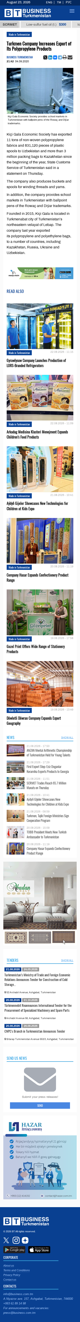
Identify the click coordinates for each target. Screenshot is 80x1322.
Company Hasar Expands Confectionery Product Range (37, 578)
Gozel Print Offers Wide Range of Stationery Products (36, 649)
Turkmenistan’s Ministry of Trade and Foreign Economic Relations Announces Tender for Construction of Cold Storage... (37, 979)
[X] (45, 57)
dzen (24, 1240)
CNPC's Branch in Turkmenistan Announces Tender (34, 1031)
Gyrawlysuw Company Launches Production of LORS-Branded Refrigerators (36, 363)
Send (40, 1105)
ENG (49, 2)
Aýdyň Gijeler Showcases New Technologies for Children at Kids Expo (37, 506)
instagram (15, 1240)
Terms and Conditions (16, 1270)
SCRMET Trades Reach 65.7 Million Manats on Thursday (46, 785)
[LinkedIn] (50, 57)
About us (8, 1265)
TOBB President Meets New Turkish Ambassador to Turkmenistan (46, 834)
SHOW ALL (67, 737)
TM (59, 2)
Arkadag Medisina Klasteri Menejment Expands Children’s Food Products (37, 434)
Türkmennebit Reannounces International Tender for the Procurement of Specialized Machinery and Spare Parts (38, 1008)
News (10, 737)
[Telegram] (60, 57)
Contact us (9, 1279)
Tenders (12, 960)
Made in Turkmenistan (19, 34)
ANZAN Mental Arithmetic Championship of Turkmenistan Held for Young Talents (49, 752)
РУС (69, 2)
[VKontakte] (55, 57)
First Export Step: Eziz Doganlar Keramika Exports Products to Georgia (48, 769)
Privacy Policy (11, 1275)
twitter (6, 1240)
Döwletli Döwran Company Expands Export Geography (34, 721)
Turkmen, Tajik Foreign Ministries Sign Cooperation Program (48, 818)
